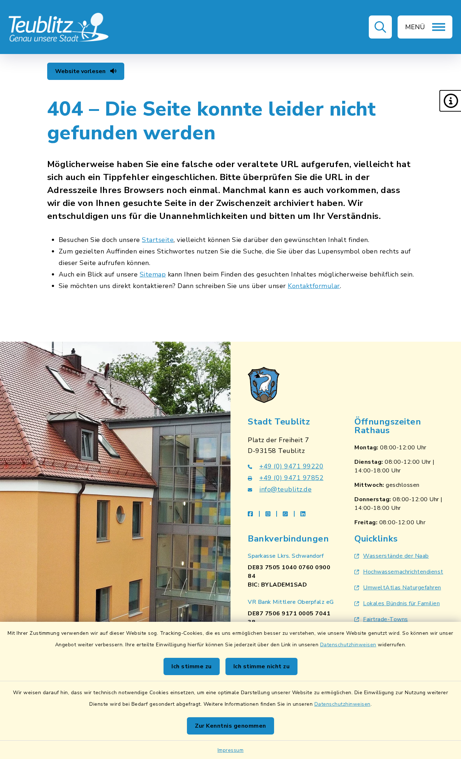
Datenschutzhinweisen (348, 644)
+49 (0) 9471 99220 (291, 466)
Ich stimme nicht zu (261, 666)
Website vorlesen (81, 71)
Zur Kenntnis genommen (230, 726)
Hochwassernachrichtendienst (403, 572)
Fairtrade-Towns (385, 619)
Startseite (158, 239)
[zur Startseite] (59, 27)
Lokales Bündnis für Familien (401, 603)
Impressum (231, 750)
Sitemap (153, 274)
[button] (450, 101)
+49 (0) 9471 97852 (291, 477)
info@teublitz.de (285, 489)
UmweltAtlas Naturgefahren (402, 588)
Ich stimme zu (191, 666)
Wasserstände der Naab (396, 556)
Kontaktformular (314, 286)
